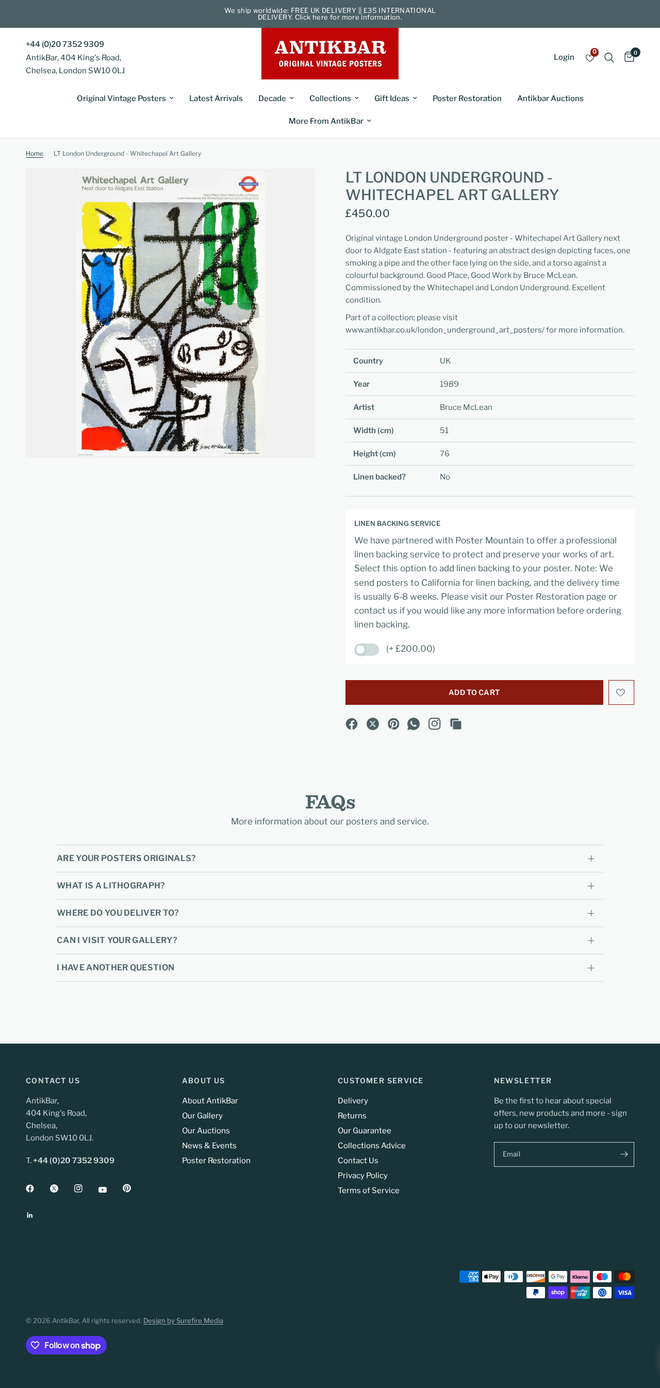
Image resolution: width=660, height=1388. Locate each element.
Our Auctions (206, 1130)
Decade (272, 98)
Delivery (353, 1100)
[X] (373, 724)
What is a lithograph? (111, 885)
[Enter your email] (624, 1154)
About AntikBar (210, 1100)
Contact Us (358, 1160)
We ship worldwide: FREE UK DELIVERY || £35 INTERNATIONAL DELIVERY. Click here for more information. (330, 13)
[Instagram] (434, 724)
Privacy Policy (363, 1175)
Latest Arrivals (216, 98)
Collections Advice (372, 1145)
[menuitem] (125, 98)
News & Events (209, 1145)
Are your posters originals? (126, 858)
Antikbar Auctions (550, 98)
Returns (352, 1115)
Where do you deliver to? (118, 913)
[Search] (609, 57)
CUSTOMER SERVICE (380, 1080)
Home (34, 153)
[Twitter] (61, 1188)
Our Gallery (202, 1115)
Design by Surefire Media (183, 1320)
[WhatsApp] (413, 724)
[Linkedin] (37, 1215)
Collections (330, 98)
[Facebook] (351, 724)
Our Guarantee (364, 1130)
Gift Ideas (391, 98)
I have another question (115, 967)
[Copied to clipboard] (456, 724)
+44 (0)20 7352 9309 (65, 44)
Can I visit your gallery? (117, 940)
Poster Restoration (467, 98)
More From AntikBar (326, 121)
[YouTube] (109, 1190)
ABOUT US (203, 1080)
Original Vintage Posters (121, 98)
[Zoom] (293, 190)
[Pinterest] (394, 724)
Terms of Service (369, 1190)
